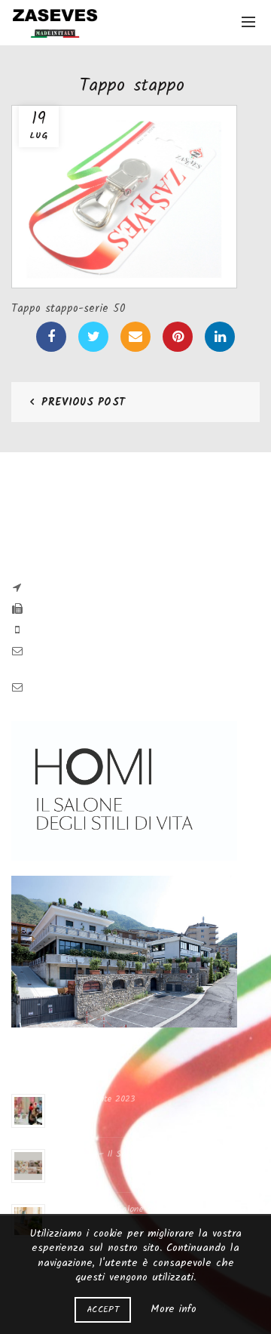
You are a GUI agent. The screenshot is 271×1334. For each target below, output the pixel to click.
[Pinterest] (178, 337)
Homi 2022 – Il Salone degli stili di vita (133, 1209)
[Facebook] (51, 337)
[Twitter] (93, 337)
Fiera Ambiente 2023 (94, 1099)
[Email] (135, 337)
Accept (103, 1309)
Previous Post (83, 402)
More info (173, 1309)
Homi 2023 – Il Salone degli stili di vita (132, 1154)
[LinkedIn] (220, 337)
